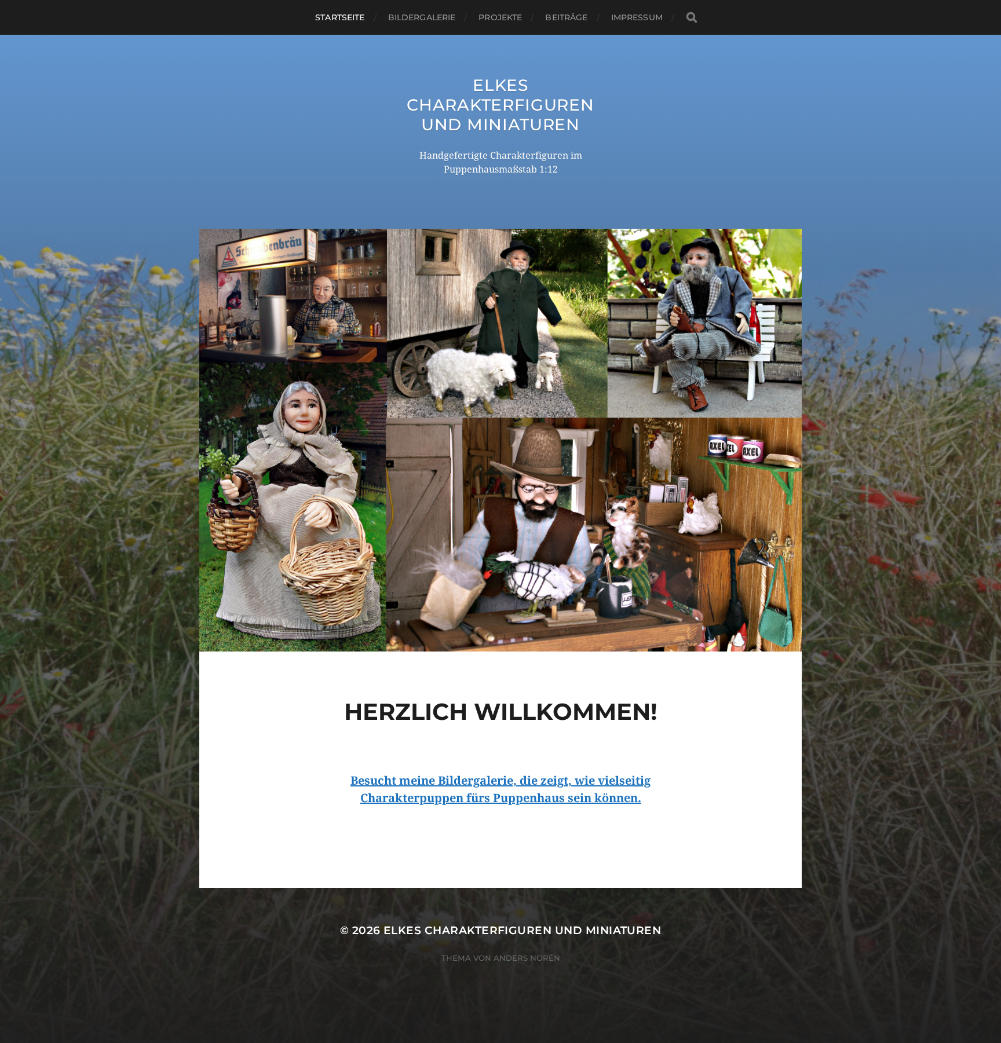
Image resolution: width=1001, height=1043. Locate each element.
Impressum (637, 17)
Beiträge (566, 17)
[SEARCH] (691, 17)
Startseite (339, 17)
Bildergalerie (422, 17)
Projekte (500, 17)
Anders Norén (527, 958)
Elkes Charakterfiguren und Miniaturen (500, 104)
